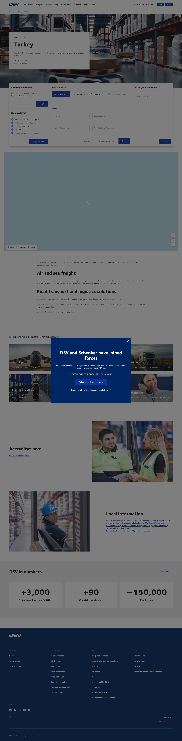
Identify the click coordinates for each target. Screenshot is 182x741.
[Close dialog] (128, 341)
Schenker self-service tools (91, 382)
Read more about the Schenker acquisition (89, 390)
